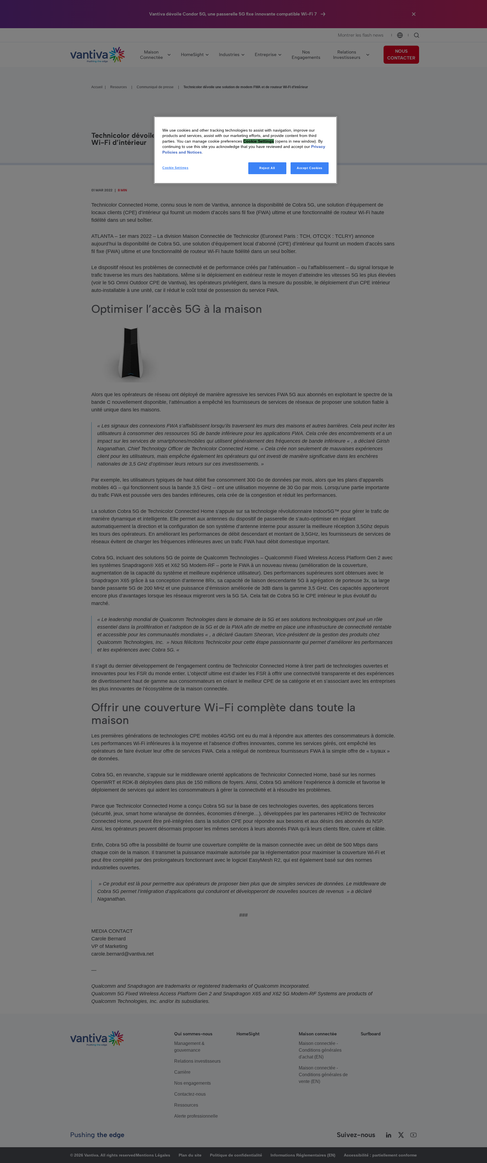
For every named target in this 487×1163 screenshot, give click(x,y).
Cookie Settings (175, 167)
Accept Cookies (309, 168)
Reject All (267, 168)
